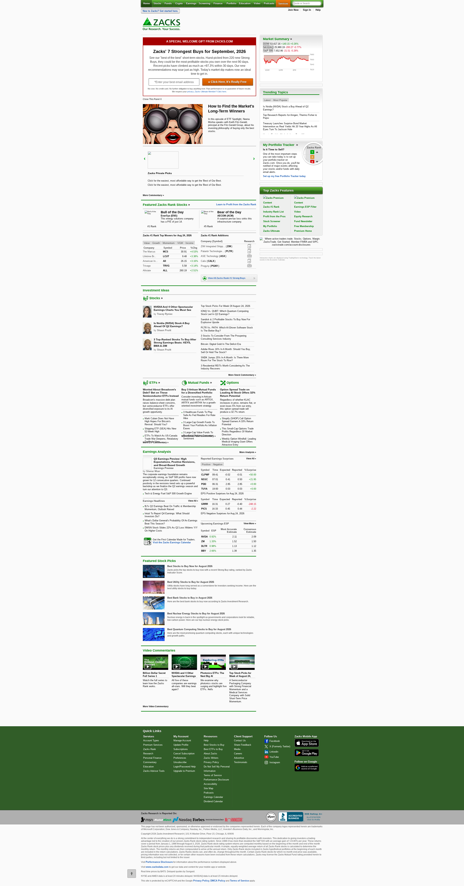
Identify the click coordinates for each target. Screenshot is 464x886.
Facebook (275, 741)
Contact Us (240, 740)
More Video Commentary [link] (156, 706)
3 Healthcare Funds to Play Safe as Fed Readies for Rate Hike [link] (199, 415)
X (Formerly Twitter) (280, 746)
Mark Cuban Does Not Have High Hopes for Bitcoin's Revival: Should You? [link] (159, 421)
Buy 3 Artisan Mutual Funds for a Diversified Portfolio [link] (198, 391)
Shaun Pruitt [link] (164, 330)
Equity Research (303, 216)
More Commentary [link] (152, 195)
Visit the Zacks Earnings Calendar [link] (172, 542)
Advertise (239, 758)
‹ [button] (145, 158)
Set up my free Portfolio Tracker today (284, 176)
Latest (267, 100)
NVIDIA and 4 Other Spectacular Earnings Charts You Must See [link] (173, 308)
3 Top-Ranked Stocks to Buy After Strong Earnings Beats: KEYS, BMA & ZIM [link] (175, 342)
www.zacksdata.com (157, 867)
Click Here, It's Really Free (227, 81)
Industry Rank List (273, 211)
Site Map (208, 788)
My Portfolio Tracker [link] (279, 145)
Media (237, 749)
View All (250, 458)
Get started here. (160, 11)
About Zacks (210, 753)
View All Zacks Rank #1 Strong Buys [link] (226, 278)
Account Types (151, 740)
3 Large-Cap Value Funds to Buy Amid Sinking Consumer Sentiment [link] (198, 435)
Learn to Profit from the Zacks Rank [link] (236, 204)
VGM (180, 243)
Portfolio (231, 3)
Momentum (169, 243)
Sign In (307, 10)
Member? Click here (210, 91)
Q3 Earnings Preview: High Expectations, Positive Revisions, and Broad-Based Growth (174, 462)
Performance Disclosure (216, 779)
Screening (204, 3)
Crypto (179, 3)
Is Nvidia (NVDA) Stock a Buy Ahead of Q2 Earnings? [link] (172, 325)
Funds (168, 3)
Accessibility (210, 784)
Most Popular (280, 100)
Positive (206, 464)
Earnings (191, 3)
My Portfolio (270, 226)
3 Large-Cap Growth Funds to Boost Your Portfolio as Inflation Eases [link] (200, 425)
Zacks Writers (211, 758)
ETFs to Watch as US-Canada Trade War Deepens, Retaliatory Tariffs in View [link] (161, 438)
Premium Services (153, 744)
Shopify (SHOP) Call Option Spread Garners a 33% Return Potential (237, 421)
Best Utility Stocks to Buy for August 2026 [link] (190, 582)
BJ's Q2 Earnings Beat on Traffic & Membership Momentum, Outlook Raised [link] (170, 508)
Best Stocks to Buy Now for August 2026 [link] (189, 566)
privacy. (190, 91)
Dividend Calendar (213, 801)
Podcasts (269, 3)
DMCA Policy (217, 880)
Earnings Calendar (213, 797)
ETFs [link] (153, 382)
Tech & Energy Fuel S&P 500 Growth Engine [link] (168, 493)
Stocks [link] (154, 298)
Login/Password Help (184, 766)
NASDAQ (268, 47)
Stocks (157, 3)
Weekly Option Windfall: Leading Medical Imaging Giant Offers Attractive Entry (239, 441)
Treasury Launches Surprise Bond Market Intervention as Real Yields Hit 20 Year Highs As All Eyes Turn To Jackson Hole (290, 126)
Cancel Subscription (183, 753)
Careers (238, 753)
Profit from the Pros (274, 216)
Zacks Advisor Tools (154, 771)
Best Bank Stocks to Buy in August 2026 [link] (189, 597)
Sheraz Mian (153, 471)
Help (318, 10)
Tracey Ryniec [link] (165, 314)
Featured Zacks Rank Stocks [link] (165, 205)
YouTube (274, 757)
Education (244, 3)
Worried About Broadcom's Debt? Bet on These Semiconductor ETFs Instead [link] (161, 392)
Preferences (179, 758)
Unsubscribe (180, 762)
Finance (218, 3)
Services (284, 3)
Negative (217, 464)
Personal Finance (152, 758)
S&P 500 (268, 50)
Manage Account (182, 740)
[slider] (199, 167)
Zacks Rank (149, 749)
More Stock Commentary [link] (241, 375)
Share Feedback (242, 744)
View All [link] (192, 501)
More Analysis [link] (246, 452)
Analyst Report (249, 246)
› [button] (254, 158)
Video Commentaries (159, 650)
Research (148, 753)
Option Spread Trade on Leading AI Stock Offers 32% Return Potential (237, 392)
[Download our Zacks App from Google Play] (307, 752)
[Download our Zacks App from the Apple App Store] (307, 746)
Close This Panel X (152, 99)
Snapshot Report (249, 256)
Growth (156, 243)
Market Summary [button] (276, 39)
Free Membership (304, 226)
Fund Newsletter (303, 221)
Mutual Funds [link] (198, 382)
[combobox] (170, 541)
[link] (162, 24)
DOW (266, 43)
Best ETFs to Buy (213, 749)
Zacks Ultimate (271, 231)
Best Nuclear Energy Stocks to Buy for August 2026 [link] (196, 613)
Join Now (293, 10)
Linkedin (274, 751)
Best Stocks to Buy (214, 744)
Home (146, 3)
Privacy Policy (211, 762)
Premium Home (303, 231)
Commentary (150, 762)
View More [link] (249, 523)
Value (147, 243)
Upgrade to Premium (184, 771)
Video (257, 3)
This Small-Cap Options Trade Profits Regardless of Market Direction (238, 431)
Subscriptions (180, 749)
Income (189, 243)
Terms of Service (213, 775)
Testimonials (240, 762)
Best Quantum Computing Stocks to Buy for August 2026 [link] (199, 629)
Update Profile (180, 744)
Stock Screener (271, 221)
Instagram (275, 762)
